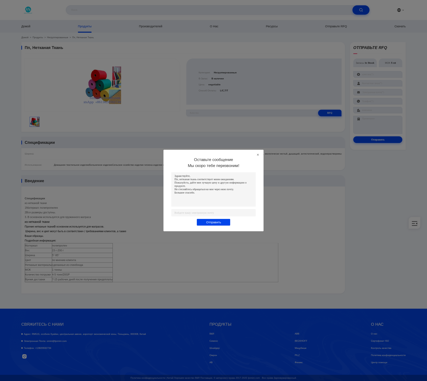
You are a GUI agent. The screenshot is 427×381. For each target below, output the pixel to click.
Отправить (213, 222)
